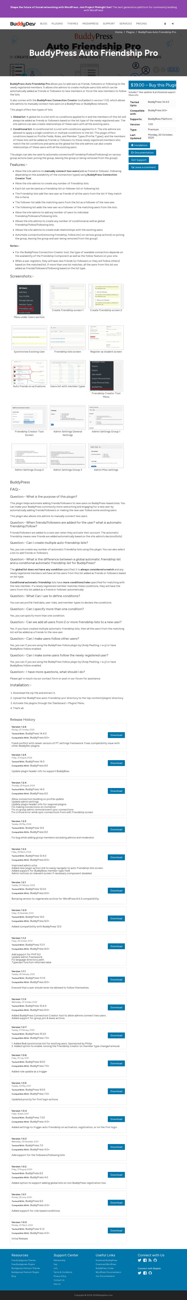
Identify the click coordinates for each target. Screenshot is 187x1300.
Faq (55, 1264)
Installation (140, 145)
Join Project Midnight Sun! (61, 7)
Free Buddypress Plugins (23, 1264)
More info (133, 95)
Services (125, 23)
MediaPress (90, 23)
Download (116, 735)
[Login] (174, 24)
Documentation (144, 152)
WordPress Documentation (108, 1272)
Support (109, 23)
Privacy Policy (60, 1276)
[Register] (166, 24)
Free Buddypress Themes (24, 1260)
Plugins (57, 23)
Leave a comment (145, 167)
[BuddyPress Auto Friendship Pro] (29, 299)
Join (56, 1268)
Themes (72, 23)
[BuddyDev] (23, 23)
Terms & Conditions (63, 1272)
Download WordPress (106, 1264)
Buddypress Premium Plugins (25, 1272)
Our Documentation (105, 1276)
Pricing (141, 23)
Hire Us (57, 1284)
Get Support (138, 160)
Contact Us (59, 1280)
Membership (59, 1260)
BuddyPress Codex (105, 1268)
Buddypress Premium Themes (26, 1268)
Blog (43, 23)
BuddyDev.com (105, 1295)
